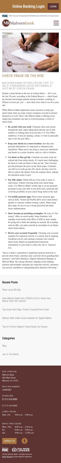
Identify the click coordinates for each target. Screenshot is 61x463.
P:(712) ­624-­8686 (9, 398)
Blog (4, 345)
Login (53, 6)
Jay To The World (10, 354)
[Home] (18, 22)
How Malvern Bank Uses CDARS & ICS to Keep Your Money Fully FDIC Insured (26, 299)
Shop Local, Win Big (11, 289)
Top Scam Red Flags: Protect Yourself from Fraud (25, 309)
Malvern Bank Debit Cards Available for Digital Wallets (27, 318)
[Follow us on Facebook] (25, 440)
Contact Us (9, 441)
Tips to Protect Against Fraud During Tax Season (25, 326)
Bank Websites (7, 456)
